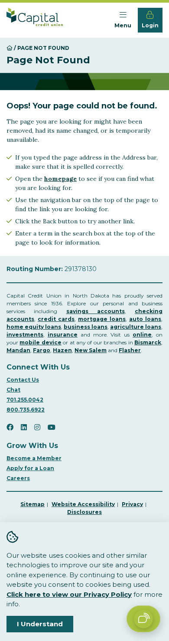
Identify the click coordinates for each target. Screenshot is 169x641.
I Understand (40, 624)
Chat (13, 389)
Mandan (18, 350)
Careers (18, 478)
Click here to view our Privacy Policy (69, 594)
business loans (85, 327)
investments (24, 334)
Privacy (132, 504)
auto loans (145, 319)
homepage (60, 179)
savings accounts (95, 311)
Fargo (41, 350)
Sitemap (32, 504)
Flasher (130, 350)
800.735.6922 (25, 409)
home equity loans (33, 327)
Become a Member (34, 458)
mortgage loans (102, 319)
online (142, 334)
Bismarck (147, 342)
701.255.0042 (24, 399)
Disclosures (84, 512)
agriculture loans (135, 327)
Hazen (62, 350)
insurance (63, 334)
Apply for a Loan (30, 468)
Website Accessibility (83, 504)
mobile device (40, 342)
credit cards (56, 319)
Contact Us (22, 379)
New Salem (91, 350)
